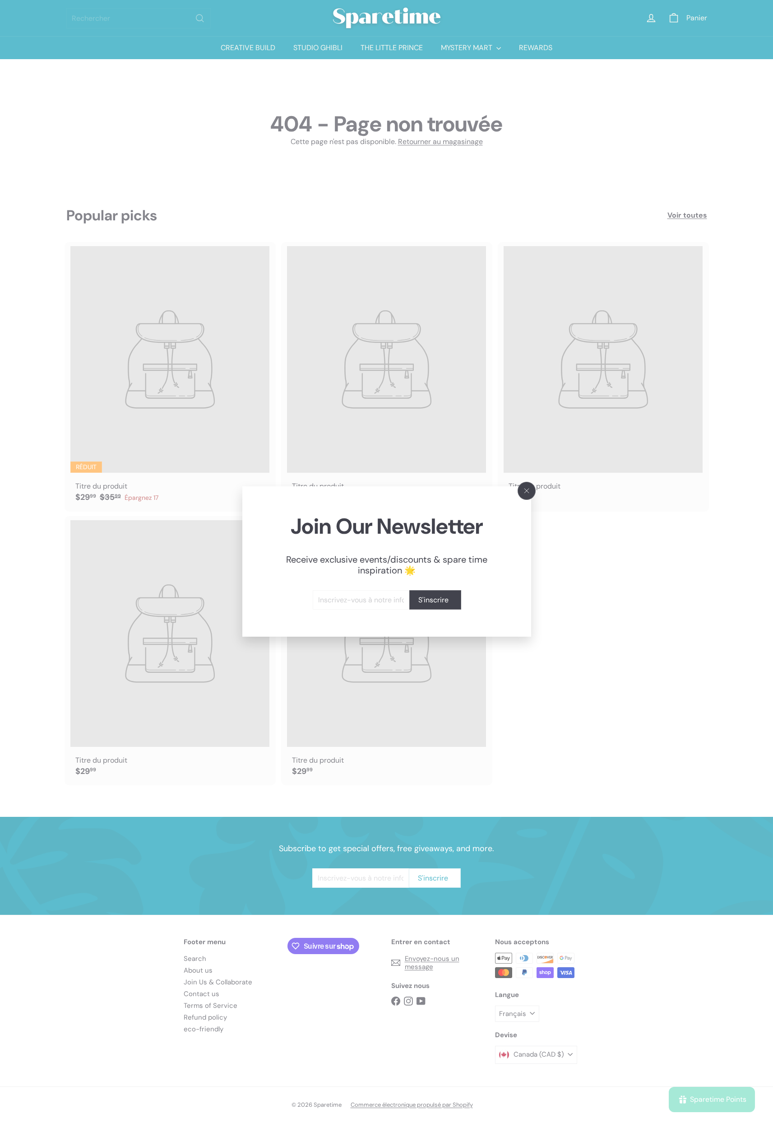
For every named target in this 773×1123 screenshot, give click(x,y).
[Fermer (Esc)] (527, 491)
